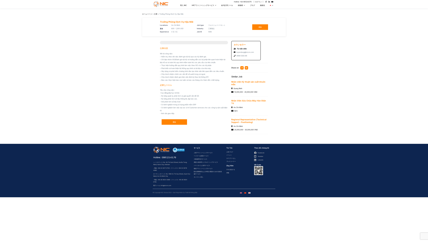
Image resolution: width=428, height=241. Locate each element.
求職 (227, 173)
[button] (258, 2)
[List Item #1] (266, 2)
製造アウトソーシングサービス (203, 168)
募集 (260, 27)
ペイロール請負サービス (201, 156)
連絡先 (262, 5)
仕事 (155, 14)
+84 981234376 (246, 2)
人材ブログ (229, 152)
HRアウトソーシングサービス (203, 5)
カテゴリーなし (231, 158)
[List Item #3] (272, 2)
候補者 (240, 5)
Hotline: (237, 2)
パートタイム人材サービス (202, 165)
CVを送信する (230, 169)
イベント (229, 155)
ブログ (252, 5)
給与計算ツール (227, 5)
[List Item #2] (269, 2)
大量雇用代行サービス (200, 159)
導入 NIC (183, 5)
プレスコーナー (231, 161)
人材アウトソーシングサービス (203, 153)
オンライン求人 (198, 177)
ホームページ (147, 14)
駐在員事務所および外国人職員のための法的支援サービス (208, 173)
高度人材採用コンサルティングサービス (206, 162)
